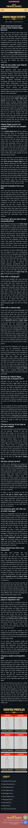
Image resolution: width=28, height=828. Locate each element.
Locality (10, 21)
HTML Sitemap (10, 820)
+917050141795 (14, 1)
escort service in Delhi (7, 303)
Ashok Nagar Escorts (8, 796)
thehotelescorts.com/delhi (19, 416)
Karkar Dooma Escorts (9, 784)
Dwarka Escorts (7, 802)
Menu (2, 10)
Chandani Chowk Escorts (9, 781)
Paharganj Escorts (8, 799)
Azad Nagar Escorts (8, 787)
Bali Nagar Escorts (8, 793)
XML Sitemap (16, 820)
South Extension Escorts (9, 809)
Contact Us (22, 820)
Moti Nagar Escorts (8, 790)
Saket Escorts (6, 806)
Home (6, 21)
